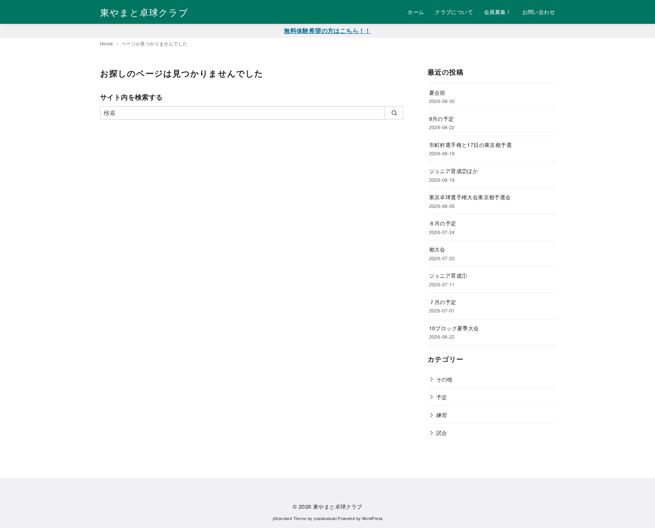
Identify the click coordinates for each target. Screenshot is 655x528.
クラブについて (454, 12)
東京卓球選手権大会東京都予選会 (470, 197)
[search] (394, 113)
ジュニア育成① (448, 275)
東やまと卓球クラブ (144, 12)
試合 (441, 432)
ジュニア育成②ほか (453, 171)
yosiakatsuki (325, 518)
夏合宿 (437, 92)
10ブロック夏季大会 (454, 328)
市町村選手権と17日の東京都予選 (470, 144)
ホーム (415, 12)
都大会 (437, 249)
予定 (441, 397)
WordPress (372, 518)
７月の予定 (442, 302)
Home (107, 43)
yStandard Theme (290, 518)
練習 (441, 415)
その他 (444, 379)
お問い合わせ (538, 12)
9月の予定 (441, 118)
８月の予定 (442, 223)
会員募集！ (497, 12)
